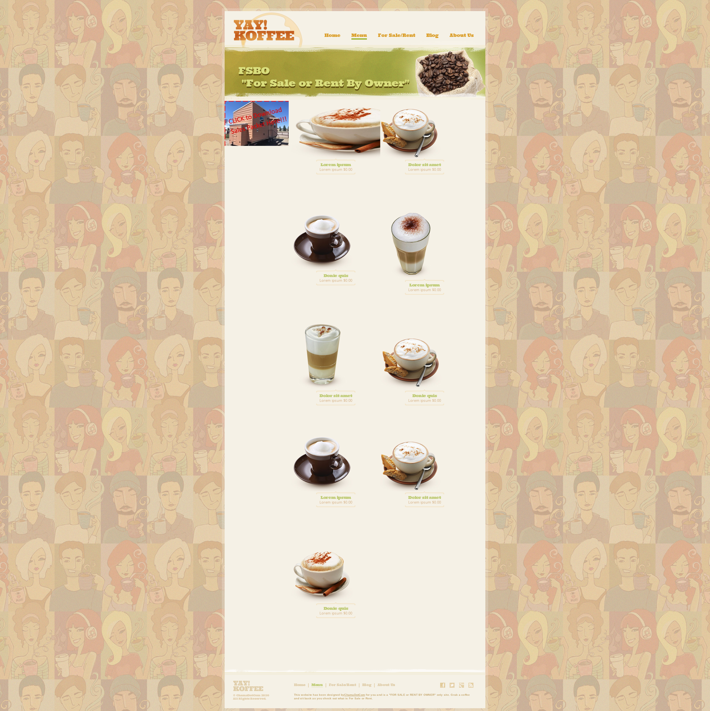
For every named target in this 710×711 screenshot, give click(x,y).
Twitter (452, 685)
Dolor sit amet (424, 164)
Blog (432, 35)
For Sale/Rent (396, 35)
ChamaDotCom (354, 694)
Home (332, 35)
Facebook (442, 685)
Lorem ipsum (336, 164)
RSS (470, 685)
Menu (359, 35)
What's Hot (257, 123)
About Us (462, 35)
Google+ (461, 685)
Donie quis (336, 275)
